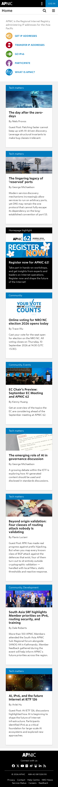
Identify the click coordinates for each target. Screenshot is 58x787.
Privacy (11, 780)
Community (15, 295)
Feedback (43, 783)
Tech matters (16, 87)
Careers (32, 783)
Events (27, 364)
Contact (21, 780)
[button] (44, 10)
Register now (16, 278)
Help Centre (33, 780)
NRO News (47, 780)
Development (31, 587)
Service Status (19, 783)
